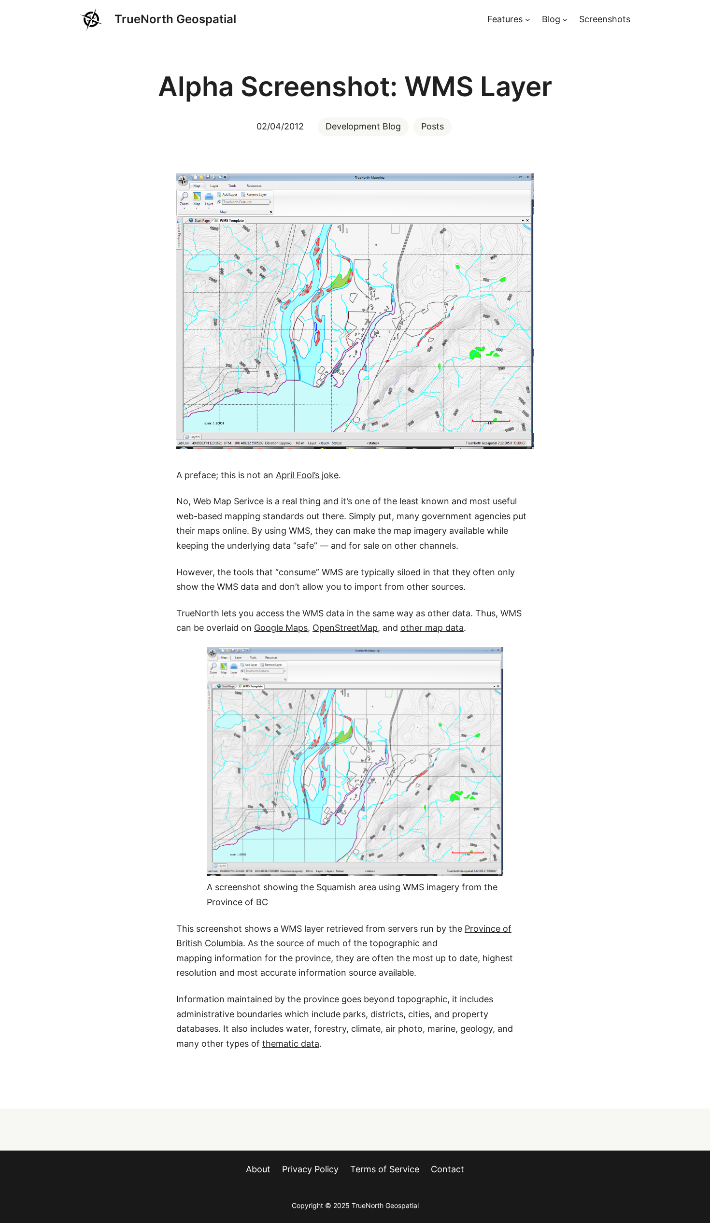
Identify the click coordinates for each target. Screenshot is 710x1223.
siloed (409, 572)
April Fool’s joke (307, 475)
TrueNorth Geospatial (175, 19)
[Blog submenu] (565, 19)
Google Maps (281, 628)
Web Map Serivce (228, 501)
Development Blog (363, 126)
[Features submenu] (527, 19)
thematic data (290, 1043)
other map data (432, 628)
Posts (432, 126)
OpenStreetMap (345, 628)
